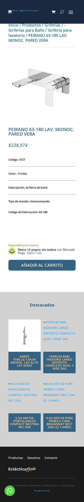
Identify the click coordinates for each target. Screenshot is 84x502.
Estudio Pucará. (42, 490)
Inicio (13, 25)
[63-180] (42, 120)
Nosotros (36, 458)
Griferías (53, 25)
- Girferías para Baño (36, 27)
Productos (31, 25)
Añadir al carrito (42, 265)
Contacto (51, 458)
